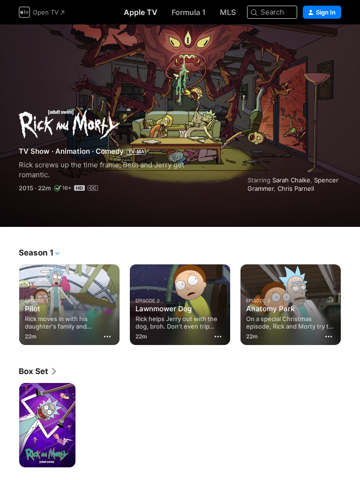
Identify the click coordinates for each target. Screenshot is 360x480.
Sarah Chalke (291, 180)
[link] (38, 371)
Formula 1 (189, 12)
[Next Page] (350, 303)
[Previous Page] (9, 303)
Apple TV (141, 12)
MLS (228, 12)
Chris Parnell (296, 188)
